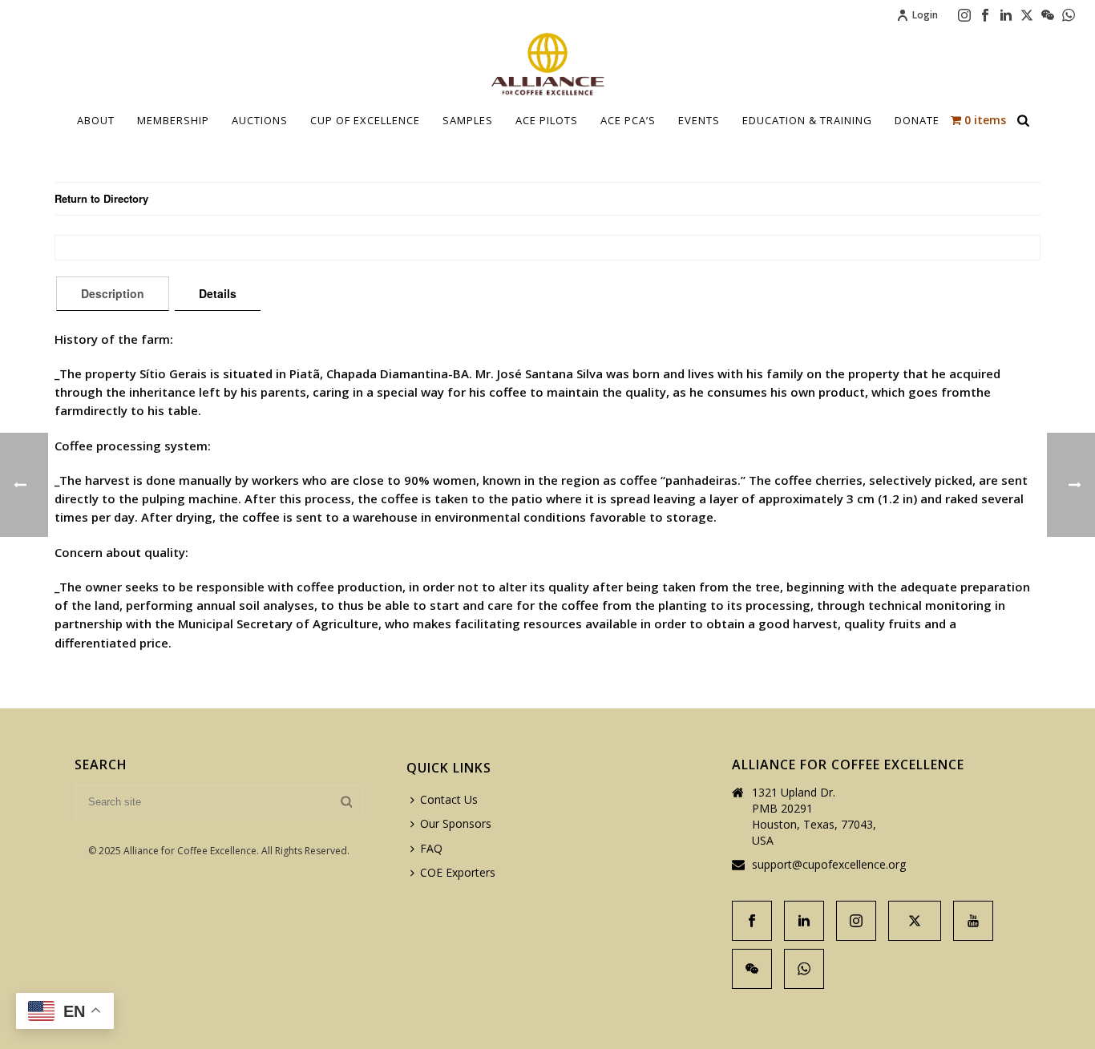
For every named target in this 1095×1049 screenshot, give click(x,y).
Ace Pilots (546, 120)
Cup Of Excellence (365, 120)
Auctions (260, 120)
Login (925, 15)
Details (217, 293)
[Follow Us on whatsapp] (804, 969)
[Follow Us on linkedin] (804, 921)
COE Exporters (457, 872)
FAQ (431, 848)
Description (112, 293)
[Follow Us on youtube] (973, 921)
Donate (917, 120)
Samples (467, 120)
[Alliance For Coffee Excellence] (547, 64)
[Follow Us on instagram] (856, 921)
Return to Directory (101, 198)
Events (699, 120)
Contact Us (449, 799)
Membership (173, 120)
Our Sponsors (455, 823)
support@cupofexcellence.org (829, 864)
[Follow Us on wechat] (752, 969)
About (96, 120)
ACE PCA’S (628, 120)
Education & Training (807, 120)
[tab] (112, 293)
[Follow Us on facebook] (752, 921)
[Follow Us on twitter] (914, 921)
